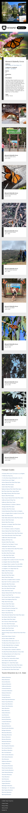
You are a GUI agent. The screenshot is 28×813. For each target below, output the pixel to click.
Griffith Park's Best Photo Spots (9, 537)
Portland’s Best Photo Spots (8, 606)
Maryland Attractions (6, 726)
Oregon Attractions (6, 763)
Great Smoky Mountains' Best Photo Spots (11, 535)
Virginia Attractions (6, 783)
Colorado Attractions (6, 688)
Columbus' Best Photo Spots (8, 508)
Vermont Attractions (6, 781)
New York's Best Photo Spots (8, 588)
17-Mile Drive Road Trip (7, 475)
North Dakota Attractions (7, 756)
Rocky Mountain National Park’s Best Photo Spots (13, 614)
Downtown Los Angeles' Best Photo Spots (11, 524)
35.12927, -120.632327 (10, 68)
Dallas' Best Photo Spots (7, 515)
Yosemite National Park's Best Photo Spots (11, 667)
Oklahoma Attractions (6, 761)
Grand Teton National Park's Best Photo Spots (12, 533)
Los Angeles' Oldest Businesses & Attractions (12, 566)
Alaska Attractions (6, 679)
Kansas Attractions (6, 717)
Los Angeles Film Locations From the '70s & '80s (13, 559)
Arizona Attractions (6, 681)
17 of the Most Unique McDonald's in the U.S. (12, 478)
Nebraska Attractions (6, 741)
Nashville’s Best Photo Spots (8, 584)
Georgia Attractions (6, 697)
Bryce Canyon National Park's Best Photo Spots (12, 497)
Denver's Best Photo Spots (8, 520)
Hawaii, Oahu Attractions (7, 706)
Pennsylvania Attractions (7, 765)
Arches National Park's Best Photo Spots (11, 482)
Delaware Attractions (6, 692)
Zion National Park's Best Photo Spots (10, 669)
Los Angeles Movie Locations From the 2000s (12, 564)
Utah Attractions (5, 779)
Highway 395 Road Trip (7, 539)
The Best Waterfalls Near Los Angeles (10, 645)
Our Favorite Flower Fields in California (11, 597)
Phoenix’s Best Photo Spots (8, 603)
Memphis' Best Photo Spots (8, 575)
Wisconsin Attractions (6, 792)
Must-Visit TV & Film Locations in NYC (10, 581)
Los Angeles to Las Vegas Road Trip (10, 568)
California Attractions (6, 686)
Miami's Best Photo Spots (7, 577)
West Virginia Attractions (7, 790)
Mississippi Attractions (7, 734)
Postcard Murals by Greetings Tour (10, 608)
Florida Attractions (6, 695)
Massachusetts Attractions (8, 728)
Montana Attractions (6, 739)
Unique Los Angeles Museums (9, 656)
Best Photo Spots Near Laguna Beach (10, 491)
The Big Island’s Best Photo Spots (9, 647)
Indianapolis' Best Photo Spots (9, 546)
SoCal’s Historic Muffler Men (8, 638)
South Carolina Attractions (8, 770)
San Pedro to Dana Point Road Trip (10, 626)
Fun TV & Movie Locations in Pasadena (11, 528)
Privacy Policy (5, 805)
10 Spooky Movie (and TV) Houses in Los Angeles (13, 473)
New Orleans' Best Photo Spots (9, 586)
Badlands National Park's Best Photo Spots (11, 489)
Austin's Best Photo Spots (7, 486)
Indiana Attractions (6, 712)
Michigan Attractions (6, 730)
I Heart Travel (5, 803)
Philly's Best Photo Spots (7, 601)
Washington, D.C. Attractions (8, 787)
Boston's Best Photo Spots (8, 495)
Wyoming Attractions (6, 794)
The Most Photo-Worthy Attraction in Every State (13, 651)
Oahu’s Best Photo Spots (7, 590)
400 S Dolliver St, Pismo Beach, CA (13, 65)
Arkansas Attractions (6, 684)
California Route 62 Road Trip (8, 500)
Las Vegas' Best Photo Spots (8, 557)
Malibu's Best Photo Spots (8, 570)
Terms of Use (5, 807)
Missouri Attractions (6, 737)
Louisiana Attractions (6, 721)
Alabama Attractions (6, 677)
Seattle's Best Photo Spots (8, 628)
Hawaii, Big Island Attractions (8, 699)
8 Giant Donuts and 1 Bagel (8, 480)
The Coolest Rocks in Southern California (11, 649)
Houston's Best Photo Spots (8, 542)
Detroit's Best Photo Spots (8, 522)
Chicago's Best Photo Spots (8, 506)
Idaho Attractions (5, 708)
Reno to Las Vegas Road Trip (8, 610)
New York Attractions (6, 752)
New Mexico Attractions (7, 750)
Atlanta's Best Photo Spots (8, 484)
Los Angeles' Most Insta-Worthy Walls (10, 561)
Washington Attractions (7, 785)
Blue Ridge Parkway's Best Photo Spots (11, 493)
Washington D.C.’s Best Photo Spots (10, 662)
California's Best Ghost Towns (8, 502)
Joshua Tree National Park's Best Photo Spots (12, 548)
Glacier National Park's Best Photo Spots (11, 531)
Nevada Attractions (6, 743)
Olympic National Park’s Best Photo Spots (11, 592)
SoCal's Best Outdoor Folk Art (8, 636)
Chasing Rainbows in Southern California (11, 504)
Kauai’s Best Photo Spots (7, 550)
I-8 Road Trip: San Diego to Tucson (10, 544)
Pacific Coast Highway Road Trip (9, 599)
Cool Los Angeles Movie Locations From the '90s (13, 513)
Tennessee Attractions (7, 774)
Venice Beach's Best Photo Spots (9, 660)
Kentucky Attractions (6, 719)
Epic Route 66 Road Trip (7, 526)
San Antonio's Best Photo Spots (9, 617)
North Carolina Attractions (7, 754)
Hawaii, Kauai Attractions (7, 701)
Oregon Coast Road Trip (7, 595)
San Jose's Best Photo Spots (8, 623)
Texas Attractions (5, 776)
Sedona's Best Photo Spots (8, 630)
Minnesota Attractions (7, 732)
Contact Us (4, 810)
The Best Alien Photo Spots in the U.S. (10, 640)
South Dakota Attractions (7, 772)
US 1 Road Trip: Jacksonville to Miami (10, 658)
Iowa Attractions (5, 715)
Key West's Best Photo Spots (8, 553)
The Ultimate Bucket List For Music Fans (11, 654)
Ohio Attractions (5, 759)
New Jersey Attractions (7, 748)
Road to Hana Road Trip (7, 612)
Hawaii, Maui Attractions (7, 703)
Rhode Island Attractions (7, 768)
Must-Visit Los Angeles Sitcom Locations (11, 579)
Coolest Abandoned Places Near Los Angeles (12, 511)
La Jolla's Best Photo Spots (8, 555)
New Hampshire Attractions (8, 745)
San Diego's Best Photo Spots (8, 619)
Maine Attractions (6, 723)
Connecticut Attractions (7, 690)
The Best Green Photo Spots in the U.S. (11, 642)
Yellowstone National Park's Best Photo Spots (12, 665)
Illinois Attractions (6, 710)
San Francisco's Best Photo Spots (9, 621)
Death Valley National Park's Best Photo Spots (12, 517)
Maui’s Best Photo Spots (7, 573)
